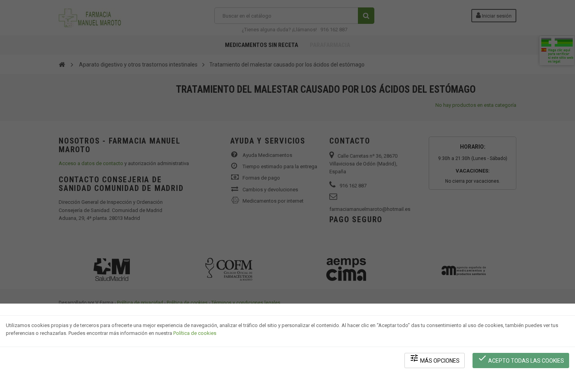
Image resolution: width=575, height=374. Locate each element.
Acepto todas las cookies (521, 358)
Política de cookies (194, 333)
